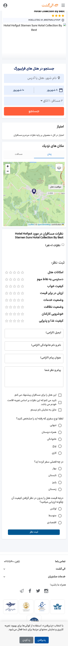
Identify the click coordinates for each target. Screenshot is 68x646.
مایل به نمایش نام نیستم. (43, 410)
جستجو (34, 111)
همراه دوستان (49, 432)
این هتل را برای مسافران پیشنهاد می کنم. (35, 395)
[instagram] (46, 591)
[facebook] (30, 591)
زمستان (52, 489)
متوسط (52, 516)
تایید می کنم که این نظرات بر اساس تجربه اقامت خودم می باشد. (31, 402)
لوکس (53, 509)
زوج (54, 446)
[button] (34, 191)
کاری (54, 453)
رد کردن (26, 640)
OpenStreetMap (44, 224)
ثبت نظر (34, 532)
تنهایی (53, 425)
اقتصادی (51, 523)
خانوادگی (51, 439)
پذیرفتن (41, 640)
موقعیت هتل (55, 186)
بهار (54, 468)
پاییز (54, 482)
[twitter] (38, 591)
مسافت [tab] (18, 154)
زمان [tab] (49, 154)
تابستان (52, 475)
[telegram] (22, 591)
